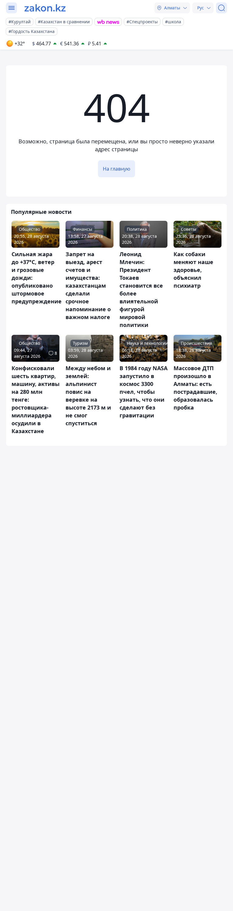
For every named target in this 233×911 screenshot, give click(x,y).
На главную (116, 168)
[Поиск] (221, 7)
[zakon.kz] (45, 7)
